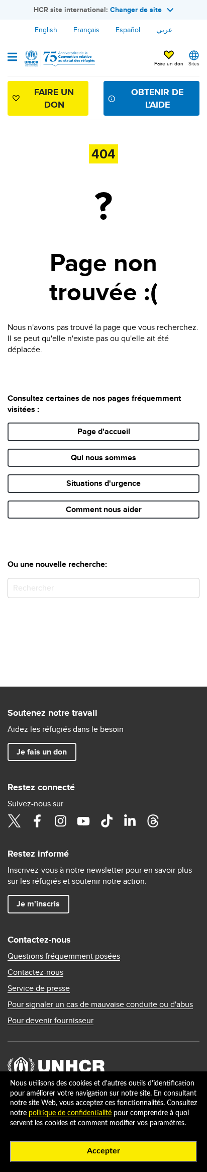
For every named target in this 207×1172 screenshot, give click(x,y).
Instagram (60, 820)
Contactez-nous (35, 972)
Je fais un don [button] (42, 752)
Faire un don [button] (168, 63)
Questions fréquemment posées (64, 956)
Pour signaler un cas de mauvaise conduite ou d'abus (100, 1004)
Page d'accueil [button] (103, 431)
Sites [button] (193, 63)
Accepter (103, 1151)
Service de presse (39, 988)
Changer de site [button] (136, 10)
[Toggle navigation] (12, 57)
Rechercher (189, 588)
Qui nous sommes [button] (103, 457)
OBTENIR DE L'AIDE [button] (157, 98)
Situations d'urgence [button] (103, 483)
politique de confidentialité (70, 1113)
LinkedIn (129, 820)
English (46, 30)
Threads (152, 820)
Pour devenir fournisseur (50, 1020)
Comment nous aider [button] (104, 509)
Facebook (37, 820)
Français (86, 30)
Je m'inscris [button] (38, 903)
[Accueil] (59, 58)
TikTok (106, 820)
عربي (164, 30)
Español (128, 30)
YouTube (83, 820)
